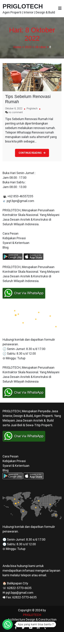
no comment (16, 112)
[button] (7, 624)
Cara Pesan (10, 233)
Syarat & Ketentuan (16, 243)
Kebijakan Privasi (14, 238)
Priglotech (32, 108)
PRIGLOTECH (23, 6)
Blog (6, 247)
